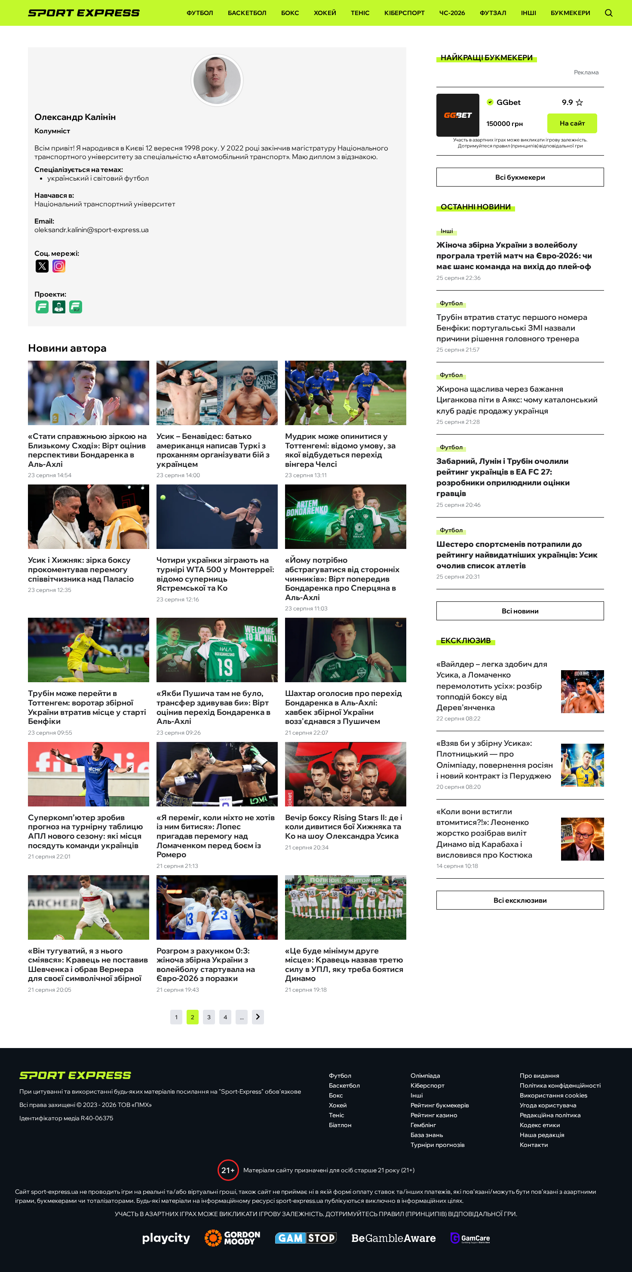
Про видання (539, 1075)
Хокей (325, 13)
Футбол (200, 13)
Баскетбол (247, 13)
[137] (258, 1017)
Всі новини (520, 611)
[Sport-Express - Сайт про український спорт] (79, 13)
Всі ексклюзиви (520, 900)
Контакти (534, 1145)
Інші (528, 13)
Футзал (493, 13)
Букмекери (570, 13)
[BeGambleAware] (394, 1239)
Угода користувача (548, 1105)
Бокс (290, 13)
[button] (609, 13)
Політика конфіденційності (560, 1085)
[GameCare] (470, 1238)
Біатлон (340, 1125)
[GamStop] (306, 1238)
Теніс (360, 13)
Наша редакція (542, 1135)
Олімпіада (425, 1075)
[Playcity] (166, 1239)
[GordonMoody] (232, 1238)
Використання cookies (553, 1095)
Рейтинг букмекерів (440, 1105)
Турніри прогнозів (438, 1145)
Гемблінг (423, 1125)
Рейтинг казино (434, 1115)
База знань (427, 1135)
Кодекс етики (540, 1125)
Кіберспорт (404, 13)
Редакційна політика (550, 1115)
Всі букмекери (520, 177)
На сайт (572, 123)
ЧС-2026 (452, 13)
